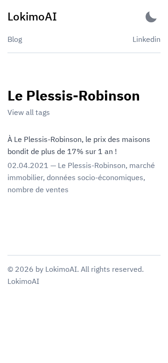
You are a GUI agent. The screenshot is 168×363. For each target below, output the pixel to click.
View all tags (28, 112)
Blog (14, 39)
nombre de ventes (38, 189)
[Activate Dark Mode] (151, 16)
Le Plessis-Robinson (92, 165)
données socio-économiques (95, 177)
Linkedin (147, 39)
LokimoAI (23, 281)
